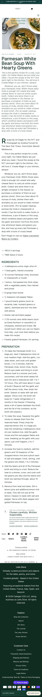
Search (21, 621)
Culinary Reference (15, 525)
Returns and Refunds (21, 662)
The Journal (21, 629)
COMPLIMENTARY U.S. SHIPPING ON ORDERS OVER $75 (21, 2)
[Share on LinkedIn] (17, 534)
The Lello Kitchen (21, 632)
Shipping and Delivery (21, 658)
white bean (36, 539)
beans (11, 539)
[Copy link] (30, 534)
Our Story (21, 625)
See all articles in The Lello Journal (19, 562)
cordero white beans (23, 539)
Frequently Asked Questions (21, 654)
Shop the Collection (21, 617)
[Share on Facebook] (9, 534)
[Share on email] (26, 534)
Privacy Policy (21, 666)
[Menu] (38, 15)
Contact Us (21, 650)
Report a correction (31, 525)
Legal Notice (21, 673)
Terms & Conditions (21, 669)
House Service (21, 636)
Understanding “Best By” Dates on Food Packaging (21, 677)
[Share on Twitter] (13, 534)
